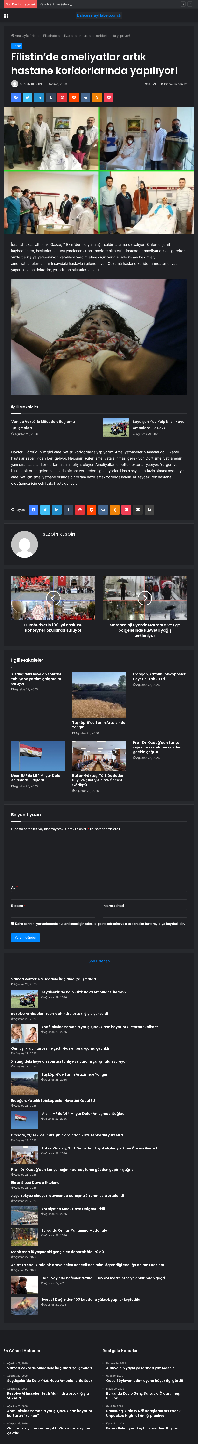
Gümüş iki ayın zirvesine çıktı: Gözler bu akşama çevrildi (60, 1048)
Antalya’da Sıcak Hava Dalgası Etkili (73, 1208)
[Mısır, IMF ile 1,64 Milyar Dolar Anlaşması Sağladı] (38, 756)
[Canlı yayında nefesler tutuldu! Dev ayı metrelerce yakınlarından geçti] (24, 1285)
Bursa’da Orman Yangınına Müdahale (74, 1230)
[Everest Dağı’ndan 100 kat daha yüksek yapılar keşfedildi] (24, 1306)
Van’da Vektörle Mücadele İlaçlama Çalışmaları (53, 979)
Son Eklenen (99, 961)
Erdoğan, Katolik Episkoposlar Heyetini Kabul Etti (159, 676)
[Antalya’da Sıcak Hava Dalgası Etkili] (24, 1215)
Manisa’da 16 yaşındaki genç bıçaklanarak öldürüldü (57, 1251)
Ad (14, 887)
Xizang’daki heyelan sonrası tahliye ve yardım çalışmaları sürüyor (36, 679)
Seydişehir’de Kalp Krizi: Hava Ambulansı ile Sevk (83, 992)
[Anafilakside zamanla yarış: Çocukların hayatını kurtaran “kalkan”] (24, 1033)
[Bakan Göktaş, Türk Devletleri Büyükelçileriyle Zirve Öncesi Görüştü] (99, 756)
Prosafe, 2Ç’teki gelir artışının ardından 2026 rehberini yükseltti (67, 1135)
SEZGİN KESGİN (31, 84)
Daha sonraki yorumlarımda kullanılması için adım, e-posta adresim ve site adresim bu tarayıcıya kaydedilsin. (100, 924)
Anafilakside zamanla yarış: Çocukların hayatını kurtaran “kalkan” (99, 1026)
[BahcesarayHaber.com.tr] (99, 15)
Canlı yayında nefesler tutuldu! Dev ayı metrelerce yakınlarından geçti (103, 1278)
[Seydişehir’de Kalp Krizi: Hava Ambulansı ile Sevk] (116, 427)
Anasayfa (21, 36)
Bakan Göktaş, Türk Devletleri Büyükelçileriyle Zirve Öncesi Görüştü (98, 780)
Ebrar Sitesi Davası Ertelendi (36, 1182)
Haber (36, 36)
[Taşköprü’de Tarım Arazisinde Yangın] (99, 695)
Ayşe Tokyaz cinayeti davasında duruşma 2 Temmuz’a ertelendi (67, 1195)
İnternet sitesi (113, 905)
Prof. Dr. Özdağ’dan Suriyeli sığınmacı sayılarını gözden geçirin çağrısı (157, 747)
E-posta (18, 905)
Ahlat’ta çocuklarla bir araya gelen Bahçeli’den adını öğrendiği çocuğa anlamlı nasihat (88, 1265)
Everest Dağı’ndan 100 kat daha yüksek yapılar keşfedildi (91, 1299)
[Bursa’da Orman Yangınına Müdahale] (24, 1237)
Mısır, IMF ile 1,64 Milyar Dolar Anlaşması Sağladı (36, 778)
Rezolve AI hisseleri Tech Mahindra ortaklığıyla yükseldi (81, 4)
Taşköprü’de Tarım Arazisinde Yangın (98, 725)
